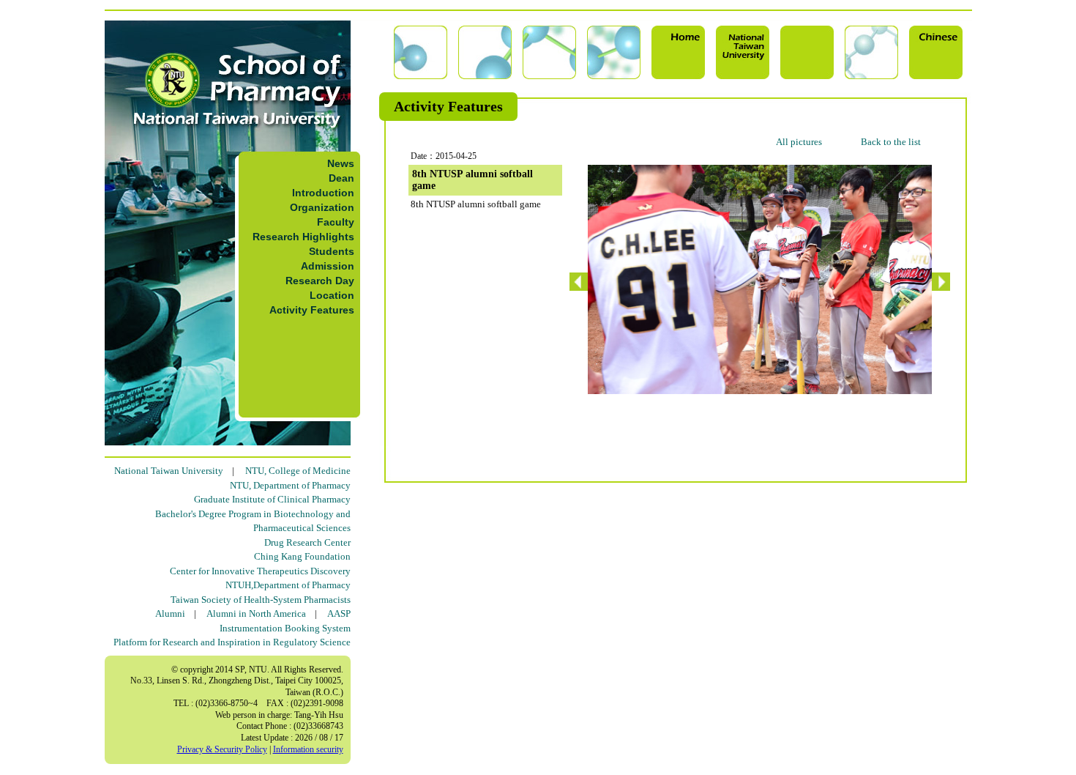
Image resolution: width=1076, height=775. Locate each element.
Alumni (170, 613)
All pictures (799, 141)
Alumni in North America (256, 613)
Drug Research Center (307, 542)
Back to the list (891, 141)
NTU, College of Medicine (298, 470)
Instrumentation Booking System (285, 628)
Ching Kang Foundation (302, 556)
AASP (339, 613)
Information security (308, 749)
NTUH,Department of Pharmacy (288, 584)
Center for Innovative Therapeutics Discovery (260, 571)
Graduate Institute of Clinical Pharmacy (272, 499)
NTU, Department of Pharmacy (290, 485)
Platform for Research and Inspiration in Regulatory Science (232, 642)
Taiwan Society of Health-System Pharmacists (261, 599)
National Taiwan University (168, 470)
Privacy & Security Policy (222, 749)
